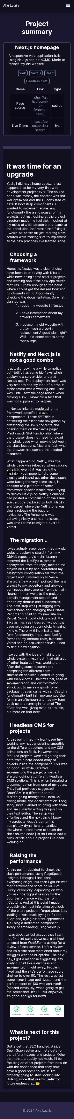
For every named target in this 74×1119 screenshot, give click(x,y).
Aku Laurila (11, 5)
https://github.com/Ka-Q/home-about (40, 105)
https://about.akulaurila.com (40, 125)
